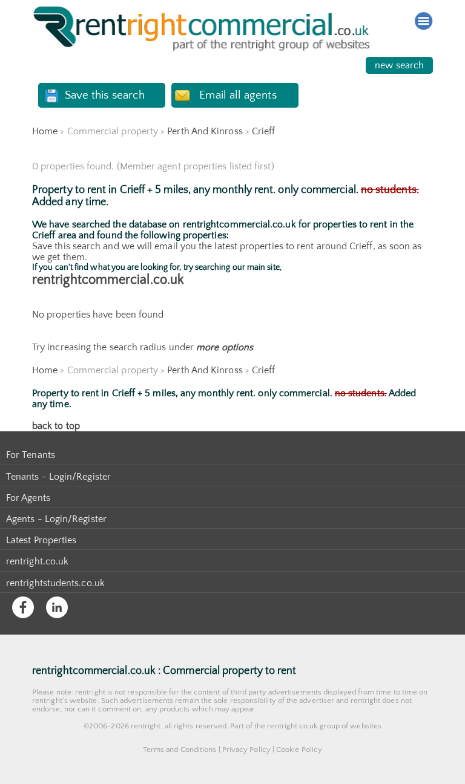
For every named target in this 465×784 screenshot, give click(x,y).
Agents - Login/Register (56, 519)
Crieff (263, 131)
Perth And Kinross (204, 131)
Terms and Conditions (180, 749)
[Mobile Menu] (424, 21)
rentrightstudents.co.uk (55, 583)
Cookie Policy (299, 749)
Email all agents (237, 95)
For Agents (28, 497)
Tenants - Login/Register (58, 476)
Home (45, 131)
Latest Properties (41, 540)
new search (399, 65)
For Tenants (30, 454)
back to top (56, 425)
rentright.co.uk (37, 561)
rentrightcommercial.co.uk (107, 279)
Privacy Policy (246, 749)
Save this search (105, 95)
